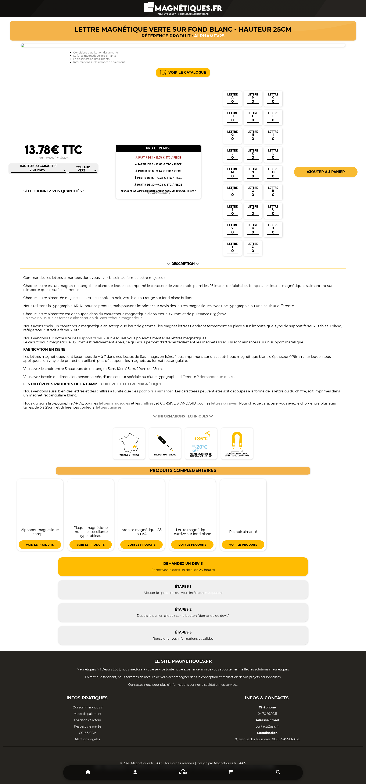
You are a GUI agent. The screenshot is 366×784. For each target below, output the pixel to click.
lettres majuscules (114, 403)
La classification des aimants (91, 58)
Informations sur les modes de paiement (99, 62)
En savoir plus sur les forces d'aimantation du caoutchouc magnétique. (83, 318)
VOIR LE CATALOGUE (187, 72)
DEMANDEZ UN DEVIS (158, 193)
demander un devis (216, 377)
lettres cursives (224, 403)
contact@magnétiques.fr (193, 14)
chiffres (147, 403)
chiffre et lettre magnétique (131, 384)
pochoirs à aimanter (156, 391)
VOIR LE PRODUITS (40, 544)
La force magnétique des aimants (94, 55)
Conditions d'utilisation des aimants (96, 52)
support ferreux (92, 338)
